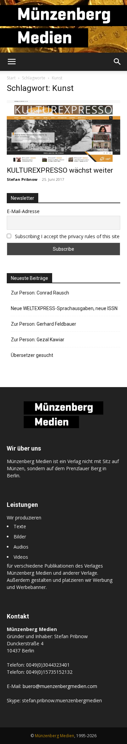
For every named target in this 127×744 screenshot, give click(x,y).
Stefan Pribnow (22, 179)
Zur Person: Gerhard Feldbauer (43, 324)
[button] (11, 62)
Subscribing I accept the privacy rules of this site (67, 236)
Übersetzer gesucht (32, 355)
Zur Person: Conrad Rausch (40, 292)
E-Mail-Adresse (23, 211)
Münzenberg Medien (54, 736)
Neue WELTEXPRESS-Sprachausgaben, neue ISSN (64, 308)
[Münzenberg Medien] (63, 26)
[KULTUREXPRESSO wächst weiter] (63, 131)
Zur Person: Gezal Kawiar (37, 339)
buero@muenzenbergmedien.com (60, 686)
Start (11, 78)
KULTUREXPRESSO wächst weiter (60, 170)
